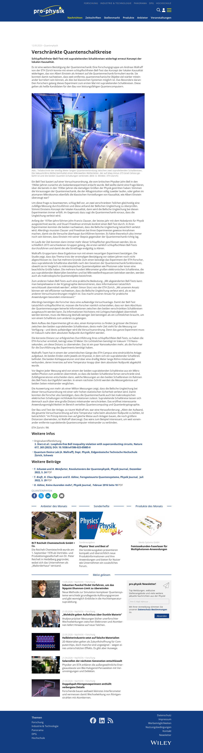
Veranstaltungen (161, 17)
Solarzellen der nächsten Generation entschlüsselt (92, 661)
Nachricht (79, 581)
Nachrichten (74, 17)
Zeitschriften (93, 17)
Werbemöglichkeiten (159, 723)
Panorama (140, 3)
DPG (151, 3)
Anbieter (142, 17)
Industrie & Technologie (116, 3)
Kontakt (167, 731)
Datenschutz (164, 715)
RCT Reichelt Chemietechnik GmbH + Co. (53, 544)
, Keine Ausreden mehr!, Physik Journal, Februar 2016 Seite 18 (76, 485)
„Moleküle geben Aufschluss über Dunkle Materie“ (92, 614)
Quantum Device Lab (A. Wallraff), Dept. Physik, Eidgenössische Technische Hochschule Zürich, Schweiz (85, 453)
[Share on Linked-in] (48, 495)
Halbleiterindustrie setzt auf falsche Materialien (90, 637)
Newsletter (165, 735)
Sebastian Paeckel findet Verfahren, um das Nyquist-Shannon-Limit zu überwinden (88, 586)
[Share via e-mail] (61, 495)
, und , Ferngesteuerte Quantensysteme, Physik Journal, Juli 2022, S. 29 (88, 478)
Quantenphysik (51, 45)
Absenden (162, 615)
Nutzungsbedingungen (158, 727)
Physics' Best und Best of (93, 546)
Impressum (165, 719)
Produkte (128, 17)
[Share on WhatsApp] (55, 495)
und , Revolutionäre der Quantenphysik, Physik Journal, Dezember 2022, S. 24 (87, 470)
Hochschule (163, 3)
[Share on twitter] (41, 495)
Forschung (91, 3)
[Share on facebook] (34, 495)
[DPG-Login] (163, 10)
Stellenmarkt (112, 17)
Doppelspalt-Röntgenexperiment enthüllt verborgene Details (86, 685)
